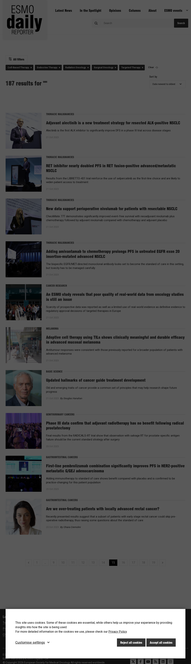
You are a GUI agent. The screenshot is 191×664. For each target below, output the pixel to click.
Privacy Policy (117, 631)
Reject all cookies (131, 642)
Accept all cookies (161, 642)
